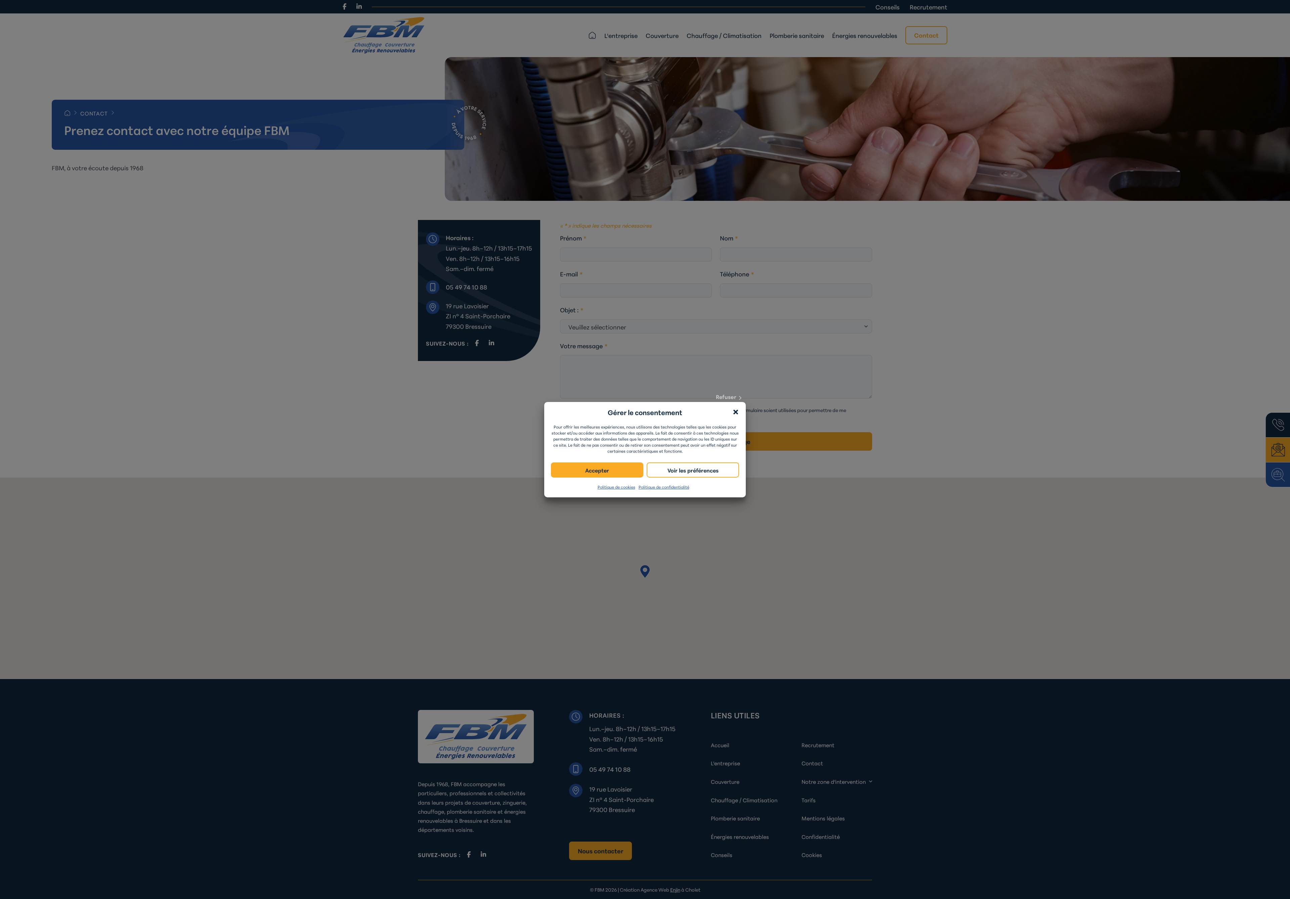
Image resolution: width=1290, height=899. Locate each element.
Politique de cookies (616, 487)
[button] (735, 412)
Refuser (726, 396)
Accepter (597, 470)
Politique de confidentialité (664, 487)
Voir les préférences (693, 470)
